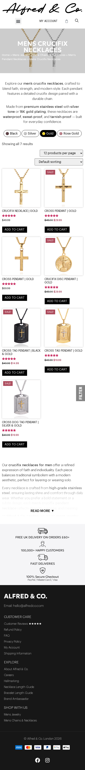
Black (14, 133)
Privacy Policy (12, 641)
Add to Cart (15, 229)
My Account (49, 21)
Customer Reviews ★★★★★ (23, 623)
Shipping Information (17, 653)
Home (6, 55)
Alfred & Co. (25, 596)
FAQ (7, 635)
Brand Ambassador (16, 698)
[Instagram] (47, 760)
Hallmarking (11, 681)
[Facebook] (37, 760)
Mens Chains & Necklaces (49, 55)
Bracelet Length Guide (18, 693)
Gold (49, 133)
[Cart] (66, 21)
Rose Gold (71, 133)
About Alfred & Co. (16, 669)
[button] (18, 21)
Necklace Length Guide (19, 687)
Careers (9, 675)
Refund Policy (13, 629)
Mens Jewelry (21, 55)
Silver (32, 133)
